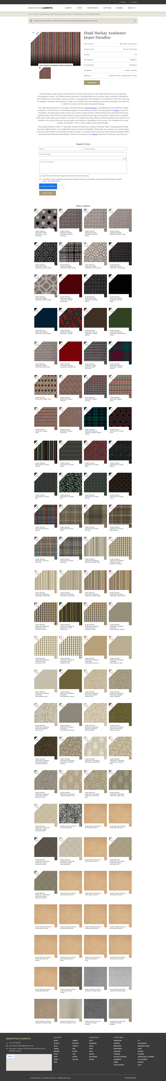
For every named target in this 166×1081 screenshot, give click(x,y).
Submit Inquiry (47, 193)
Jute (91, 1040)
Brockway (118, 1049)
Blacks (56, 1043)
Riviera (140, 1051)
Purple (75, 1046)
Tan (73, 1054)
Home (30, 14)
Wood (91, 1059)
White (74, 1057)
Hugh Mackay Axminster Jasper (61, 14)
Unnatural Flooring (146, 1057)
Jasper (116, 110)
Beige (56, 1040)
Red (73, 1049)
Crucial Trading (120, 1057)
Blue (56, 1046)
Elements (117, 1059)
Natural (75, 1043)
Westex (141, 1062)
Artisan (117, 1043)
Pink (55, 1062)
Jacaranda (142, 1043)
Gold (56, 1054)
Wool (91, 1046)
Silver (74, 1051)
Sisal (91, 1051)
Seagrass (93, 1043)
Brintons (117, 1046)
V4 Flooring (142, 1059)
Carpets (40, 8)
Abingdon (118, 1040)
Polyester (93, 1057)
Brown (57, 1051)
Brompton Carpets (49, 1078)
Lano (140, 1049)
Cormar (117, 1054)
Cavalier (117, 1051)
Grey (56, 1057)
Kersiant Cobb (143, 1046)
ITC (139, 1040)
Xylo (140, 1065)
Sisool (91, 1054)
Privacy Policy (55, 181)
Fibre (116, 1062)
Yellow (75, 1059)
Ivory (56, 1059)
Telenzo (141, 1054)
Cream (74, 1040)
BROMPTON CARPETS (18, 1038)
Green (56, 1049)
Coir (91, 1049)
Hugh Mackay (44, 14)
